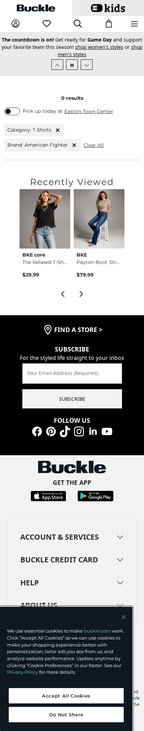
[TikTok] (65, 431)
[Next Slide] (87, 64)
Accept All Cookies (66, 696)
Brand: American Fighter (37, 145)
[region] (66, 669)
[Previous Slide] (57, 64)
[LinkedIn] (93, 431)
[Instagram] (79, 431)
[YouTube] (107, 431)
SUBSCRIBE (72, 399)
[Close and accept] (123, 617)
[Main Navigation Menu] (134, 24)
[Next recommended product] (81, 293)
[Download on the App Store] (48, 495)
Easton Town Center (88, 111)
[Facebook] (37, 431)
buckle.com (97, 631)
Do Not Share (66, 714)
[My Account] (15, 24)
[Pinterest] (51, 431)
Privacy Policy (22, 672)
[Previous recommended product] (62, 293)
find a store (78, 329)
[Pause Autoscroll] (72, 64)
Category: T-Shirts (29, 130)
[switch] (12, 111)
